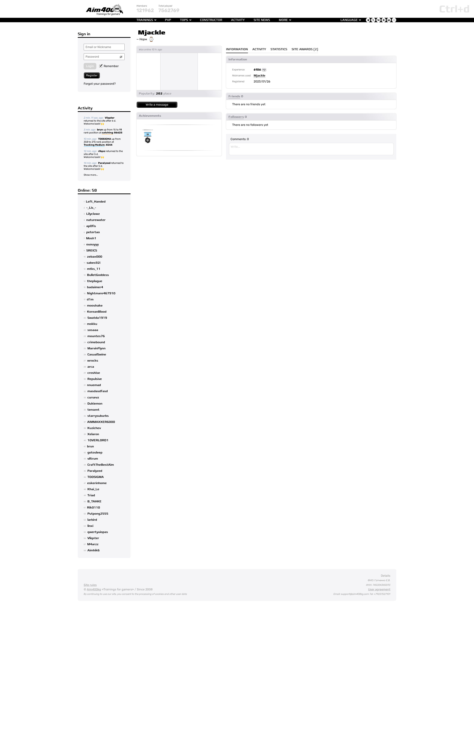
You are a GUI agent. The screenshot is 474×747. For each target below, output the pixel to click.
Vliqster (109, 117)
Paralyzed (104, 163)
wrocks (92, 360)
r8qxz (101, 151)
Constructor (211, 20)
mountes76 (96, 336)
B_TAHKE (94, 501)
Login (90, 66)
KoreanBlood (96, 312)
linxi (90, 526)
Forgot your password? (100, 83)
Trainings (144, 20)
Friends (234, 96)
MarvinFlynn (96, 348)
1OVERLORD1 (98, 440)
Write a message (157, 104)
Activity (238, 20)
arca (90, 367)
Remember (111, 66)
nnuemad (94, 385)
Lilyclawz (93, 214)
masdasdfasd (97, 391)
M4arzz (93, 544)
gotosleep (94, 452)
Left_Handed (96, 201)
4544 (109, 144)
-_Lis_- (91, 208)
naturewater (96, 220)
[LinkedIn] (389, 20)
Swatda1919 (97, 318)
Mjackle (151, 33)
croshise (93, 373)
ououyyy (92, 244)
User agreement (379, 589)
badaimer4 (95, 287)
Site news (262, 20)
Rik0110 (93, 507)
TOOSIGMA (104, 139)
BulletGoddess (98, 275)
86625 (118, 132)
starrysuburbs (98, 416)
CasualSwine (96, 354)
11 (120, 129)
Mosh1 (91, 238)
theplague (94, 281)
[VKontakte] (378, 20)
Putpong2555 (97, 514)
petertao (93, 232)
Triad (91, 495)
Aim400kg (94, 589)
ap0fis (91, 226)
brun (100, 129)
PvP (168, 20)
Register (92, 75)
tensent (93, 410)
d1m (90, 299)
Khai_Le (93, 489)
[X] (373, 20)
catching (107, 132)
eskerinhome (97, 483)
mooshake (95, 305)
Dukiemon (94, 403)
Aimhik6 (93, 550)
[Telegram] (368, 20)
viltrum (92, 459)
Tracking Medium (94, 144)
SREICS (91, 250)
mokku (92, 324)
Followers (236, 117)
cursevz (93, 397)
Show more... (91, 174)
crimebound (96, 342)
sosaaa (92, 330)
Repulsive (94, 379)
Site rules (90, 585)
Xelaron (93, 434)
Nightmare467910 (101, 293)
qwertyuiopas (97, 532)
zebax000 (94, 257)
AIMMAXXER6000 (101, 422)
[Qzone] (383, 20)
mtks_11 (93, 269)
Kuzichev (94, 428)
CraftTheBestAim (100, 465)
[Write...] (311, 149)
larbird (92, 520)
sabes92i (93, 263)
